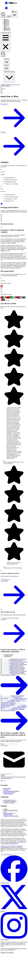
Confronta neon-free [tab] (8, 654)
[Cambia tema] (9, 16)
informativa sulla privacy (14, 948)
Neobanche (6, 59)
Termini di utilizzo (8, 814)
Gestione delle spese (8, 793)
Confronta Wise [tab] (7, 656)
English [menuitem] (6, 19)
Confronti (7, 84)
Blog (5, 812)
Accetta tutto (10, 952)
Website (2, 744)
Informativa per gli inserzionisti (11, 816)
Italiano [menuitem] (6, 26)
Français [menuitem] (7, 21)
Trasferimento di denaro (9, 71)
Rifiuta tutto (3, 952)
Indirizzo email (4, 745)
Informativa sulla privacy (9, 813)
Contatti (5, 809)
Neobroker (6, 65)
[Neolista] (4, 782)
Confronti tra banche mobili (10, 801)
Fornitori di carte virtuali (9, 792)
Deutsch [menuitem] (7, 23)
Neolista (2, 84)
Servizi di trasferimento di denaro (11, 791)
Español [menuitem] (7, 24)
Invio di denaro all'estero (9, 800)
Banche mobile (7, 788)
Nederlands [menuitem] (7, 30)
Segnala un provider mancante (10, 810)
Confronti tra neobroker (9, 802)
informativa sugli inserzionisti (11, 843)
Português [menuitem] (7, 28)
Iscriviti (2, 775)
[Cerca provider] (6, 17)
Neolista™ (9, 854)
